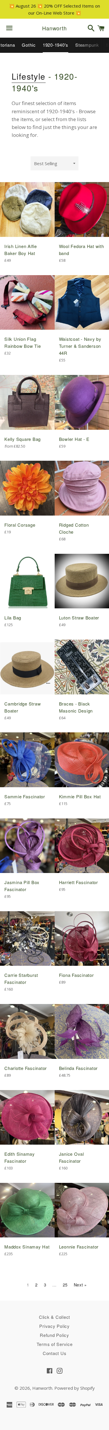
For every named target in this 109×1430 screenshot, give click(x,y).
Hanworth (54, 28)
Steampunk (87, 45)
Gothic (29, 45)
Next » (80, 1285)
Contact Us (55, 1353)
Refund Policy (54, 1335)
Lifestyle (29, 76)
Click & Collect (54, 1317)
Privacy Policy (54, 1326)
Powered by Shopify (74, 1388)
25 (65, 1285)
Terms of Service (55, 1344)
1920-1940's (55, 45)
